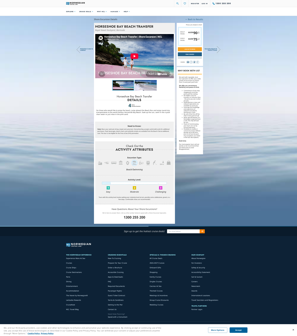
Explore (70, 12)
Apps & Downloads (115, 277)
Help (126, 12)
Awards (194, 291)
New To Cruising (114, 258)
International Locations (200, 295)
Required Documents (116, 286)
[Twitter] (194, 62)
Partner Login (196, 309)
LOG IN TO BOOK (189, 49)
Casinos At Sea (155, 286)
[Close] (293, 329)
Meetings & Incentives (159, 295)
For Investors (196, 263)
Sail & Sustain (197, 277)
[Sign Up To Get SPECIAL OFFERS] (202, 231)
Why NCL (101, 12)
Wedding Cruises (156, 305)
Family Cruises (155, 277)
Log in (205, 4)
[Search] (177, 3)
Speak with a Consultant (117, 317)
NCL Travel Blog (72, 309)
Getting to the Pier (115, 305)
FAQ (109, 281)
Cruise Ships (71, 267)
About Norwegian (198, 258)
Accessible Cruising (116, 272)
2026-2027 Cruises (157, 263)
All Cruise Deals (156, 258)
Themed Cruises (156, 291)
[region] (148, 330)
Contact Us (112, 309)
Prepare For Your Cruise (117, 263)
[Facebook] (191, 62)
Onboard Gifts (155, 267)
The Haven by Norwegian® (77, 295)
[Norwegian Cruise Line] (75, 3)
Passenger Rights (115, 291)
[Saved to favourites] (170, 75)
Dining (69, 281)
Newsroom (195, 286)
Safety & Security (198, 267)
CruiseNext (70, 305)
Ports (68, 277)
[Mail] (187, 62)
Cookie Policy (34, 333)
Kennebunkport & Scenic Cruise (211, 49)
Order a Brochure (115, 267)
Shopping (153, 272)
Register (195, 4)
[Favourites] (185, 3)
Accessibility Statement (200, 272)
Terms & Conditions (116, 300)
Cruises (69, 263)
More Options (217, 330)
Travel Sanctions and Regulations (204, 300)
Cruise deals (85, 12)
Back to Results (195, 19)
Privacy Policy (46, 333)
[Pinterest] (197, 62)
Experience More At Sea (75, 258)
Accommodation (72, 291)
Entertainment (72, 286)
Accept (238, 330)
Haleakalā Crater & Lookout (86, 49)
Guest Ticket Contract (116, 295)
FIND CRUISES (190, 54)
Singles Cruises (156, 281)
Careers (194, 281)
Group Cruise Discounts (159, 300)
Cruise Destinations (74, 272)
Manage (114, 12)
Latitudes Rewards (73, 300)
